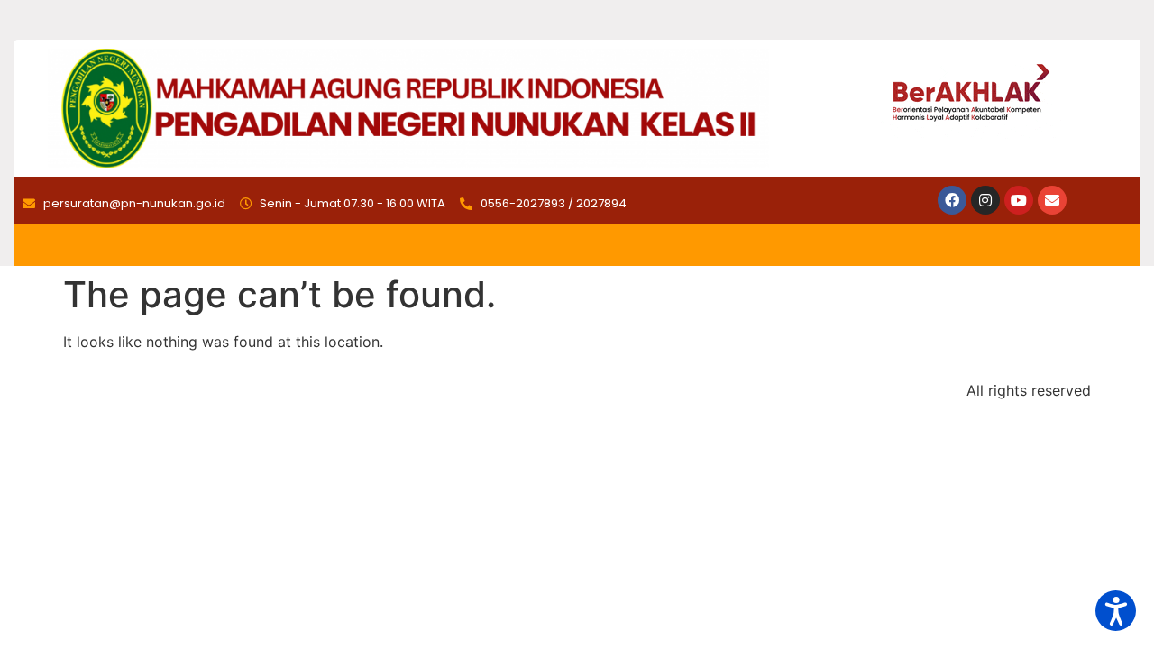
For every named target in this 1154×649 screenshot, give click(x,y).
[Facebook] (952, 200)
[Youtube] (1018, 200)
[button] (1115, 610)
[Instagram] (985, 200)
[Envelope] (1052, 200)
